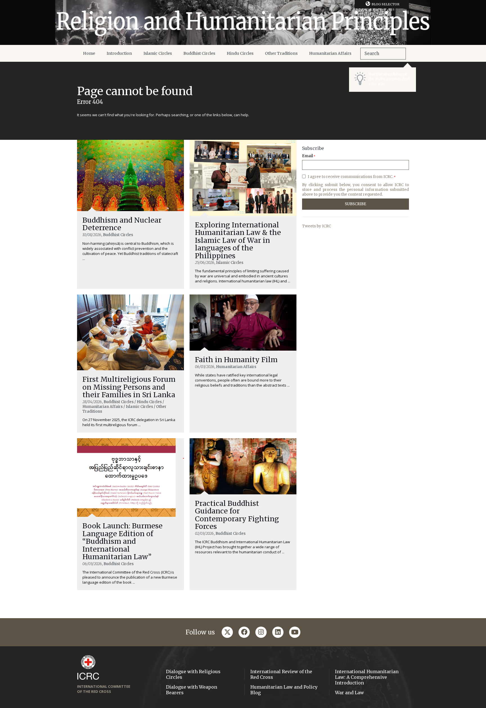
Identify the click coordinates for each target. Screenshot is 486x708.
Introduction (119, 53)
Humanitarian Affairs (330, 53)
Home (89, 53)
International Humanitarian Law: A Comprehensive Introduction (367, 677)
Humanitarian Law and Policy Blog (284, 689)
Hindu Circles (240, 53)
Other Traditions (281, 53)
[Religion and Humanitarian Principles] (243, 22)
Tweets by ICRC (316, 226)
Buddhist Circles (199, 53)
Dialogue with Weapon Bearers (191, 689)
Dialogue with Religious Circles (193, 674)
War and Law (349, 692)
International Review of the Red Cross (281, 674)
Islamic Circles (157, 53)
